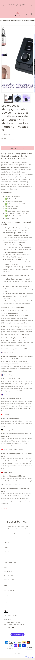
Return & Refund (9, 579)
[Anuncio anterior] (3, 5)
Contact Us (7, 556)
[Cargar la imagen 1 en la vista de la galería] (8, 98)
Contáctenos (8, 571)
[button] (4, 14)
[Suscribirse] (29, 534)
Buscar (6, 548)
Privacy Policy (8, 595)
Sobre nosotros (8, 575)
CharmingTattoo (16, 648)
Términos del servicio (18, 653)
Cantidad (3, 138)
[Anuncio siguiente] (32, 5)
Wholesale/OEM (9, 591)
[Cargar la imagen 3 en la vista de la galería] (26, 98)
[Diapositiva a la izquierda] (2, 99)
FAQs (5, 567)
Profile (6, 603)
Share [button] (5, 509)
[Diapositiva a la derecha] (33, 99)
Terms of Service (9, 599)
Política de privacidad (27, 651)
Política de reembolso (14, 651)
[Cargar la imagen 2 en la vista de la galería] (17, 98)
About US (7, 552)
